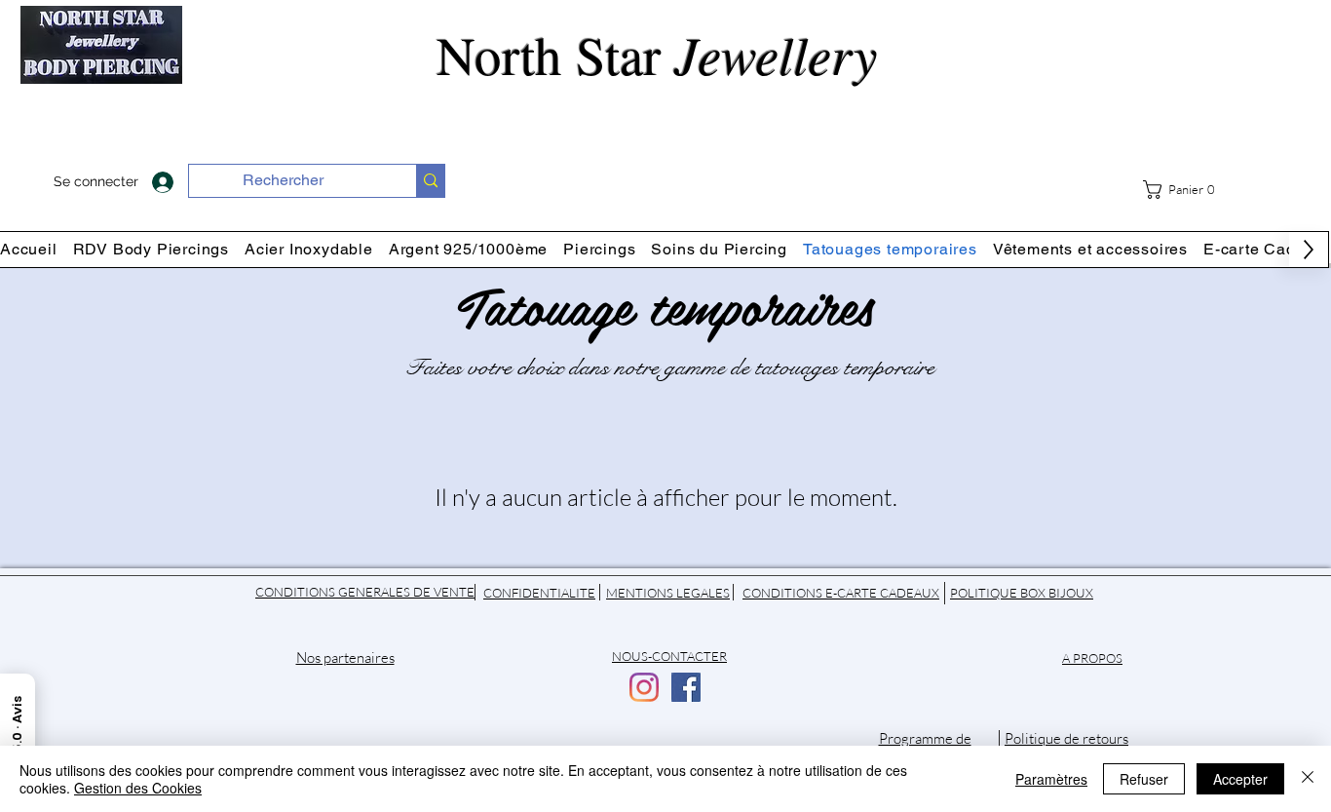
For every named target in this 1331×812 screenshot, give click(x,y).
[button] (1186, 189)
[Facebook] (686, 687)
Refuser (1144, 779)
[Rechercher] (430, 181)
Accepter (1240, 779)
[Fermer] (1307, 778)
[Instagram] (644, 687)
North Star (665, 54)
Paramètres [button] (1051, 779)
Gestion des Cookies (138, 787)
